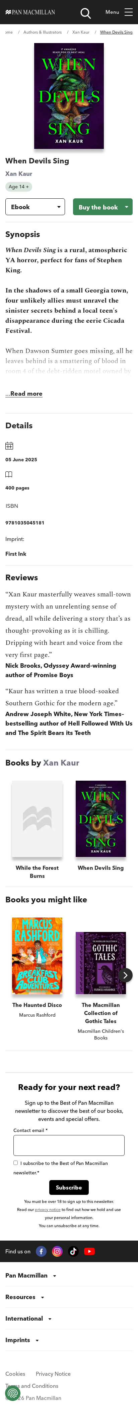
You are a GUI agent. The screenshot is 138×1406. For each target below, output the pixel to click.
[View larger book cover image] (69, 96)
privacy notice (48, 1209)
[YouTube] (89, 1251)
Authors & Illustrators (42, 32)
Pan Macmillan (26, 1275)
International (24, 1318)
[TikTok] (73, 1251)
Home (7, 32)
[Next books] (125, 975)
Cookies (15, 1373)
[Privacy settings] (12, 1393)
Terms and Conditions (31, 1385)
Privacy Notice (53, 1373)
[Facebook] (41, 1251)
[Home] (30, 12)
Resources (20, 1297)
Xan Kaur (80, 32)
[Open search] (85, 13)
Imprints (17, 1340)
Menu (112, 12)
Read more (26, 393)
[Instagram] (57, 1251)
